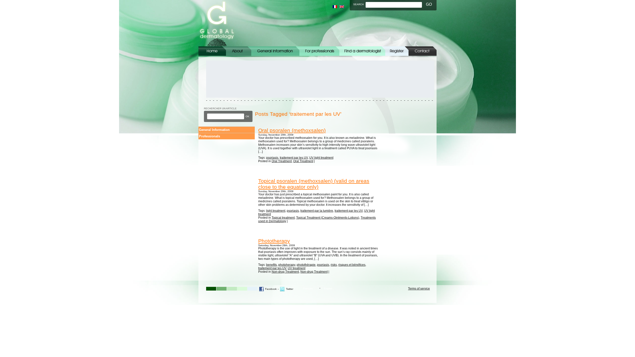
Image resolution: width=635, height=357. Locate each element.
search (358, 4)
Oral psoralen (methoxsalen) (292, 130)
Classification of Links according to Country (362, 51)
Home (212, 51)
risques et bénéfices (351, 265)
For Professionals (319, 51)
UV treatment (296, 268)
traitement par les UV (294, 157)
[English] (342, 6)
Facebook (271, 289)
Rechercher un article (220, 108)
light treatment (275, 210)
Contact (423, 51)
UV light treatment (321, 157)
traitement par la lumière (316, 210)
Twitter (289, 289)
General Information (275, 51)
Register (397, 51)
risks (334, 265)
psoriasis (272, 157)
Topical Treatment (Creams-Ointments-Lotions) (327, 217)
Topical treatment (283, 217)
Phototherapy (274, 241)
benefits (271, 265)
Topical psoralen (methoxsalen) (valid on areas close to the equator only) (313, 184)
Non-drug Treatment (285, 271)
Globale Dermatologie (216, 23)
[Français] (335, 6)
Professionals (209, 136)
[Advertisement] (228, 79)
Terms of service (419, 288)
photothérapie (306, 265)
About (238, 51)
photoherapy (286, 265)
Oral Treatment (282, 161)
